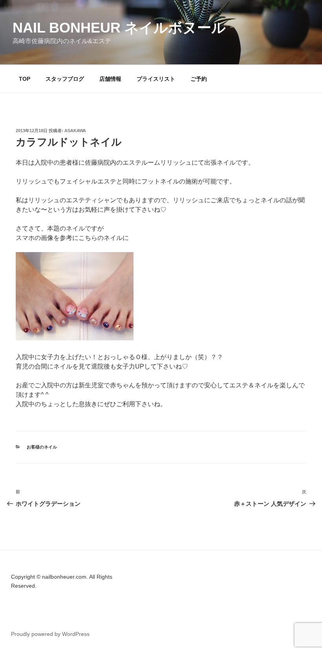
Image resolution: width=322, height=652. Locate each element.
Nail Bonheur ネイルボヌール (119, 28)
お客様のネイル (42, 447)
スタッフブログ (65, 79)
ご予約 (198, 79)
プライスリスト (156, 79)
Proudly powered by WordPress (50, 634)
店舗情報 (110, 79)
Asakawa (75, 130)
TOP (24, 79)
